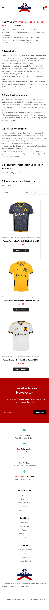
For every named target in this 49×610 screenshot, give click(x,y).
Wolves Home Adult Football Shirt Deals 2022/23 (21, 300)
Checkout (24, 476)
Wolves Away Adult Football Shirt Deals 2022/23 (21, 241)
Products (24, 463)
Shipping (24, 435)
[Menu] (4, 8)
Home (12, 297)
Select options (21, 250)
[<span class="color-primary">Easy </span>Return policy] (24, 444)
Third (32, 356)
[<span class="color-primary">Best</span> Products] (24, 458)
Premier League (29, 237)
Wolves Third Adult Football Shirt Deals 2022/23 (20, 360)
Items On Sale (18, 237)
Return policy (24, 449)
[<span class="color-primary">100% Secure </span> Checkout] (24, 471)
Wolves (37, 237)
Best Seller (10, 237)
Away (4, 237)
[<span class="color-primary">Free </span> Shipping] (24, 430)
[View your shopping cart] (44, 8)
